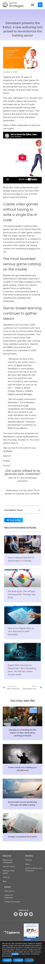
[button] (32, 4)
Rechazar (18, 960)
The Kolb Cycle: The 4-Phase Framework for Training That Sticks (21, 594)
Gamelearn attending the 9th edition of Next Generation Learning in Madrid (22, 733)
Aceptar (7, 960)
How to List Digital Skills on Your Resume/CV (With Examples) (21, 631)
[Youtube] (31, 914)
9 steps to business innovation (22, 836)
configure (15, 954)
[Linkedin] (16, 914)
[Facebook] (21, 914)
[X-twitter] (26, 914)
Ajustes (29, 960)
